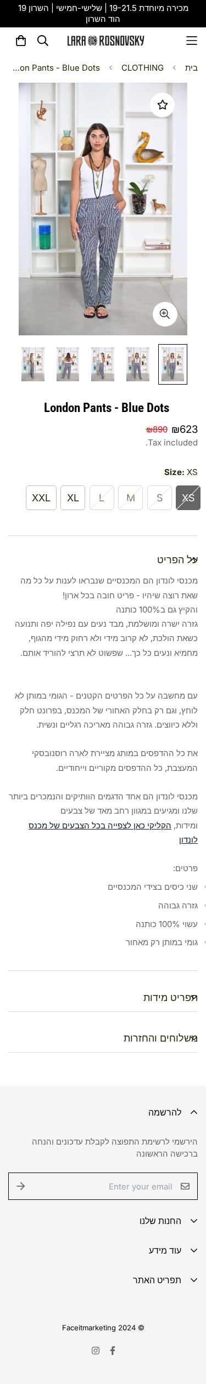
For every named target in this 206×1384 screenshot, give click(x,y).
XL (73, 498)
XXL (41, 498)
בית (191, 67)
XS (188, 498)
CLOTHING (142, 67)
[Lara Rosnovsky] (105, 41)
